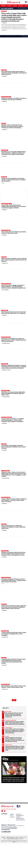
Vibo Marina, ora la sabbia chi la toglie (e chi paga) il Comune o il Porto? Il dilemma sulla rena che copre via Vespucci (13, 340)
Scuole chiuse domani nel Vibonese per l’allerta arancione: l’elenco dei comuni (13, 232)
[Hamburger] (2, 2)
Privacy (16, 837)
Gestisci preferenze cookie (12, 838)
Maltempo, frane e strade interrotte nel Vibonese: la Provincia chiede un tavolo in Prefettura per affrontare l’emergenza (12, 126)
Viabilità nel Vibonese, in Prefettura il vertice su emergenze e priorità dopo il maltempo (13, 98)
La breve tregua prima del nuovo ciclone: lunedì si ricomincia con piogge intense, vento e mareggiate (13, 634)
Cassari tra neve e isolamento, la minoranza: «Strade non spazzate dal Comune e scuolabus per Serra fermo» (13, 180)
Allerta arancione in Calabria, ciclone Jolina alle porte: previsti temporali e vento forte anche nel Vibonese (14, 260)
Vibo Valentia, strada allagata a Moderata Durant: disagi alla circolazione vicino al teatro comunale (13, 447)
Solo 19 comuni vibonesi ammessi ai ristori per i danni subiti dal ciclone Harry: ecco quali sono (13, 312)
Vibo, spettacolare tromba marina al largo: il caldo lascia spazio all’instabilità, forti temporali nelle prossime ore (13, 73)
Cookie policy (21, 837)
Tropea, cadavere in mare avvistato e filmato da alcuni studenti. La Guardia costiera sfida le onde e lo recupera (14, 500)
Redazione (3, 837)
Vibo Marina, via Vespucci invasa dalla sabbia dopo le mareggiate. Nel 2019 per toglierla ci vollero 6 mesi (13, 393)
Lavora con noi (20, 838)
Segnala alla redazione (10, 837)
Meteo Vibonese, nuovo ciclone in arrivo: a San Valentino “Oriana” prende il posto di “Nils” (13, 686)
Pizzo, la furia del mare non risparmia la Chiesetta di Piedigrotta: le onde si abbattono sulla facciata (13, 527)
